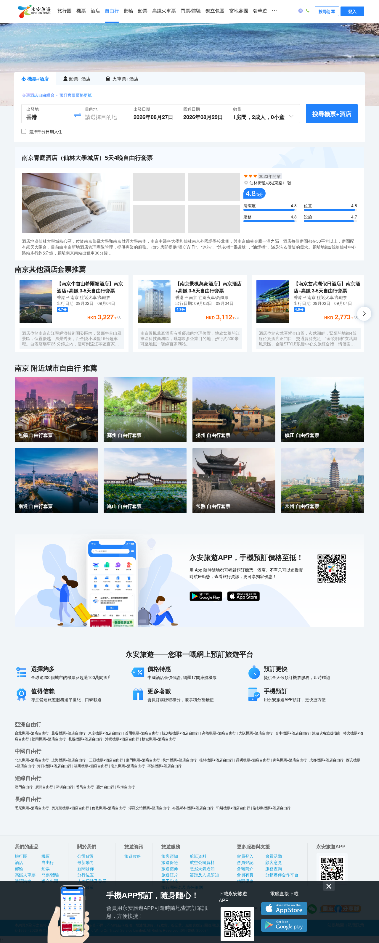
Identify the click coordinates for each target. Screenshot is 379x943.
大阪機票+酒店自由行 (256, 732)
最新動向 (85, 862)
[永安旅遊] (34, 11)
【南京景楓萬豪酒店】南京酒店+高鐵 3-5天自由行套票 (208, 287)
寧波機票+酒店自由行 (164, 765)
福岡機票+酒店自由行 (49, 738)
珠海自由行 (126, 786)
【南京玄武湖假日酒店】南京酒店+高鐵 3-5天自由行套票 (327, 287)
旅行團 (64, 10)
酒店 (95, 10)
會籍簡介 (245, 868)
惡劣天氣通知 (202, 868)
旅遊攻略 (132, 856)
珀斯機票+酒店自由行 (233, 807)
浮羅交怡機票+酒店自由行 (149, 807)
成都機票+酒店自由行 (326, 759)
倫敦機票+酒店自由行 (109, 807)
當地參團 (238, 10)
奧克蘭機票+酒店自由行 (70, 807)
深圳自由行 (64, 786)
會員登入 (245, 856)
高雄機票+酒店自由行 (219, 732)
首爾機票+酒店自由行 (142, 732)
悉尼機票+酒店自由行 (32, 807)
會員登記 (245, 862)
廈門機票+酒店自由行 (143, 759)
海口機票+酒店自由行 (54, 765)
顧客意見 (273, 862)
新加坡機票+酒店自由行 (180, 732)
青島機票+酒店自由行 (290, 759)
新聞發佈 (85, 868)
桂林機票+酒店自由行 (216, 759)
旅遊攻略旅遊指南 (326, 732)
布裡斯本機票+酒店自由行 (192, 807)
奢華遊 (260, 10)
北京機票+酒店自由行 (32, 759)
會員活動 (273, 856)
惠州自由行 (105, 786)
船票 (142, 10)
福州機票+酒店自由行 (91, 765)
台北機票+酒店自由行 (32, 732)
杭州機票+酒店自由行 (180, 759)
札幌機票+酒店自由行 (85, 738)
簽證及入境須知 (204, 875)
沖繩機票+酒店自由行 (122, 738)
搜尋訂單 (327, 11)
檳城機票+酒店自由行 (159, 738)
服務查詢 (273, 868)
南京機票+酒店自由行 (128, 765)
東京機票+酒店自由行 (105, 732)
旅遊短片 (169, 875)
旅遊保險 (169, 862)
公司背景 (85, 856)
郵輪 (128, 10)
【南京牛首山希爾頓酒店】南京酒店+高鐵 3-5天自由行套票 (90, 287)
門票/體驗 (191, 10)
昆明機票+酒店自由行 (253, 759)
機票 (81, 10)
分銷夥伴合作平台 (281, 875)
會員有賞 (245, 875)
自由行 (112, 10)
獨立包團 (214, 10)
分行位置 (85, 875)
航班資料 (198, 856)
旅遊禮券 (169, 868)
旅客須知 (169, 856)
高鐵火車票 (164, 10)
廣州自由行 (44, 786)
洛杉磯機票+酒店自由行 (271, 807)
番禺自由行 (85, 786)
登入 (352, 11)
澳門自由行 (24, 786)
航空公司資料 (202, 862)
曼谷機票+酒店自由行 (69, 732)
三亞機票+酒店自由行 (106, 759)
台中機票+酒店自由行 (292, 732)
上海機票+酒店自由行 (69, 759)
